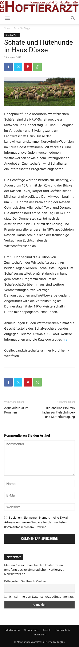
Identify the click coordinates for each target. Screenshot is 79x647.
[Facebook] (8, 67)
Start (7, 28)
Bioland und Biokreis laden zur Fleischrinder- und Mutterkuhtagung (58, 412)
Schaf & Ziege (22, 28)
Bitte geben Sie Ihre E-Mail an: (25, 581)
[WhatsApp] (37, 67)
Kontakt (47, 630)
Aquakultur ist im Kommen (16, 410)
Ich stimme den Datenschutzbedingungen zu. (41, 597)
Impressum (39, 634)
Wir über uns (31, 630)
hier (66, 339)
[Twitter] (18, 67)
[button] (73, 18)
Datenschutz (62, 630)
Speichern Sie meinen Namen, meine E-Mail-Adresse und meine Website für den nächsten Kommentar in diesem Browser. (37, 522)
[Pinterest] (28, 67)
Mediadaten (12, 630)
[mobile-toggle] (7, 18)
